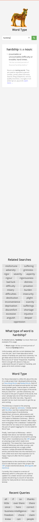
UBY (28, 439)
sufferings (28, 305)
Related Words (25, 383)
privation (28, 285)
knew (8, 519)
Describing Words (10, 383)
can (19, 519)
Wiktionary (6, 408)
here (18, 507)
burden (28, 289)
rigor (6, 274)
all (6, 499)
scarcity (30, 301)
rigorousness (26, 278)
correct (30, 507)
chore (21, 515)
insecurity (28, 293)
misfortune (11, 266)
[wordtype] (19, 17)
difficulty (10, 285)
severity (18, 274)
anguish (11, 317)
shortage (29, 309)
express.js (5, 468)
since (7, 507)
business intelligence (15, 511)
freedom (8, 515)
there (32, 503)
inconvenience (12, 301)
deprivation (11, 305)
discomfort (11, 309)
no (33, 511)
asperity (30, 274)
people (30, 519)
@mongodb (29, 466)
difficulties (10, 293)
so (20, 499)
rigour (9, 278)
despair (28, 317)
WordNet (8, 410)
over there (19, 503)
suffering (29, 266)
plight (30, 297)
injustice (28, 313)
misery (10, 289)
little (6, 503)
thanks (30, 499)
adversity (11, 269)
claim (32, 515)
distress (28, 281)
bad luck (11, 281)
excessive (11, 313)
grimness (28, 269)
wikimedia (21, 408)
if (13, 499)
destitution (12, 297)
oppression (19, 321)
